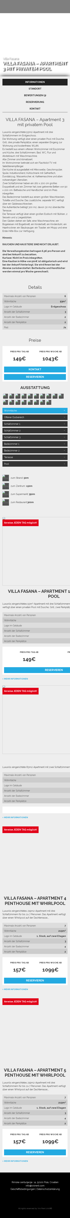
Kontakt (35, 369)
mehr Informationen (16, 679)
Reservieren (35, 376)
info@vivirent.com (35, 1185)
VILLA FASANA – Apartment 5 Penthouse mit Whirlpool (35, 1073)
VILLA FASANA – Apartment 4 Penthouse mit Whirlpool (35, 901)
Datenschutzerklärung (48, 1189)
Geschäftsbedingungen (22, 1189)
